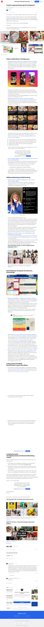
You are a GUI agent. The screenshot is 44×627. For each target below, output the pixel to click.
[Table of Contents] (1, 313)
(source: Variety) (33, 349)
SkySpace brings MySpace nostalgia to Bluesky (18, 298)
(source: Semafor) (32, 334)
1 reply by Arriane (11, 575)
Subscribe (36, 1)
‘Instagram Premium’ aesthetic (19, 370)
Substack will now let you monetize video (17, 98)
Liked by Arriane (11, 564)
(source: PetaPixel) (29, 98)
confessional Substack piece (13, 135)
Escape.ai (33, 351)
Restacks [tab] (12, 555)
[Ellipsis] (37, 563)
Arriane (9, 9)
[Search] (31, 1)
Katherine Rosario (10, 563)
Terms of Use (26, 604)
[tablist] (10, 555)
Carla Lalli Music (27, 134)
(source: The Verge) (32, 61)
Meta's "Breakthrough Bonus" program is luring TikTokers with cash (22, 158)
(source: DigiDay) (15, 181)
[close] (30, 588)
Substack (17, 625)
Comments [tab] (8, 555)
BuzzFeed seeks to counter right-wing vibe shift (18, 334)
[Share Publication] (33, 1)
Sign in (41, 1)
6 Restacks (16, 546)
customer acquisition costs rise (28, 239)
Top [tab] (7, 587)
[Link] (5, 59)
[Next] (34, 324)
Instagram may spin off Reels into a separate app (18, 61)
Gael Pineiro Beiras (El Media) (12, 578)
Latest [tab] (9, 587)
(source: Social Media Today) (13, 159)
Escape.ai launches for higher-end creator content (19, 349)
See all (8, 608)
